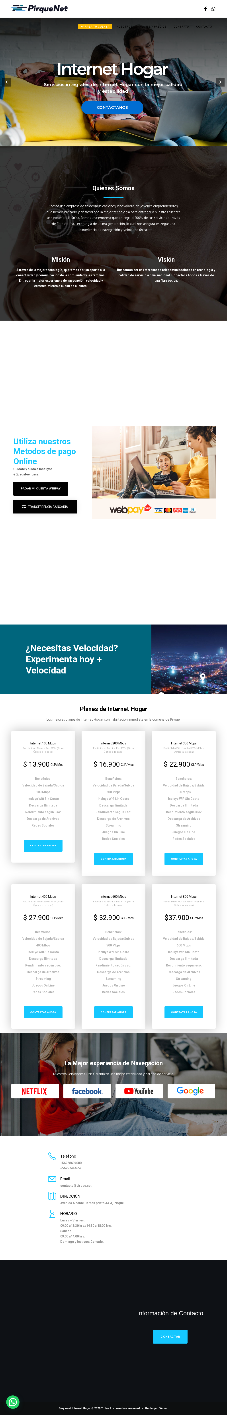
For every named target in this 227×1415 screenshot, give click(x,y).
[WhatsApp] (212, 9)
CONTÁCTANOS (112, 107)
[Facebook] (204, 9)
